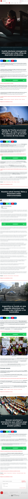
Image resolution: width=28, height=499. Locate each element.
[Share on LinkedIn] (15, 61)
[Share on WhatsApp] (7, 61)
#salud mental (5, 275)
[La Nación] (3, 1)
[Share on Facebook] (1, 61)
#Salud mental (16, 99)
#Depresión (23, 99)
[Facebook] (21, 493)
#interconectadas (16, 275)
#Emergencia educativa (7, 99)
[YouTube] (26, 493)
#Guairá (20, 99)
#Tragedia (8, 389)
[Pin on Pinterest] (12, 61)
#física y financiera (10, 275)
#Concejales (12, 99)
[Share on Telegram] (9, 61)
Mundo (14, 304)
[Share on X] (4, 61)
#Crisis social (16, 389)
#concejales (2, 474)
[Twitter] (23, 493)
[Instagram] (25, 493)
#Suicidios (11, 389)
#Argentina (5, 389)
